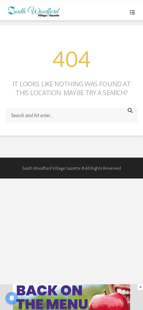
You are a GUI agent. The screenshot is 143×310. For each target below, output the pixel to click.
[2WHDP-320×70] (71, 296)
